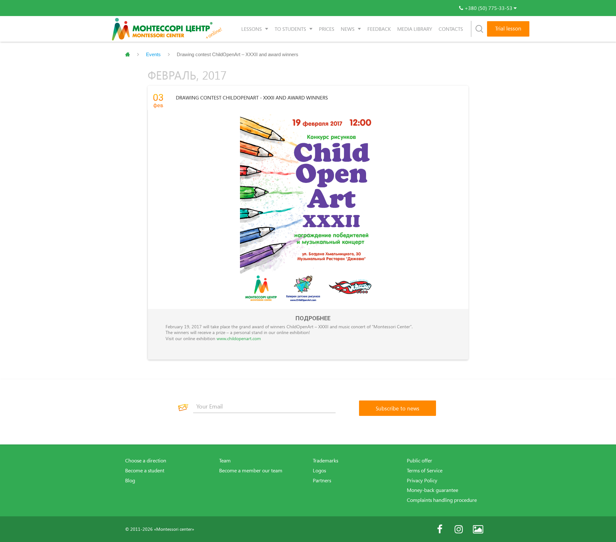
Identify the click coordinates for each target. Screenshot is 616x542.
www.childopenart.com (239, 338)
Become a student (144, 470)
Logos (319, 470)
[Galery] (478, 529)
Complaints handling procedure (442, 499)
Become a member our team (250, 470)
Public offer (419, 460)
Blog (130, 480)
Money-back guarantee (432, 490)
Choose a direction (145, 460)
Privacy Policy (422, 480)
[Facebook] (439, 529)
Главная (127, 54)
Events (153, 54)
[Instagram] (458, 529)
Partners (322, 480)
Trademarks (325, 460)
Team (225, 460)
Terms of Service (424, 470)
